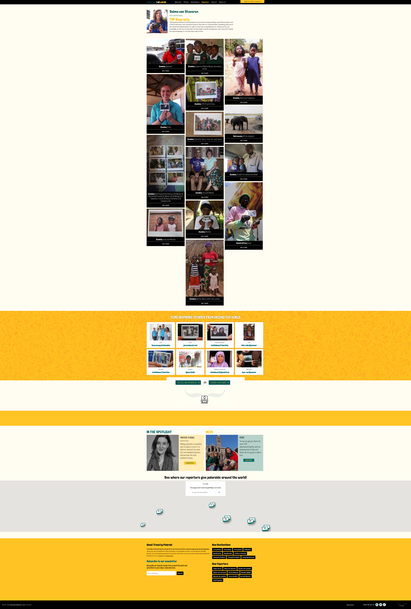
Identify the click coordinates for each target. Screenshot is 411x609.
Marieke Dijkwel (246, 572)
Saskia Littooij (217, 569)
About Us (222, 2)
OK (219, 492)
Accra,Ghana (217, 550)
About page (169, 556)
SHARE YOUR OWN (218, 382)
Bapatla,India (217, 553)
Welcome (178, 2)
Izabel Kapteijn (217, 580)
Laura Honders (233, 576)
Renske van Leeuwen (244, 569)
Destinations (195, 2)
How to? (214, 2)
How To (161, 556)
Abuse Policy (350, 604)
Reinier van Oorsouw (219, 572)
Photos (186, 2)
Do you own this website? (200, 492)
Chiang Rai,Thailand (219, 557)
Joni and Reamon (245, 576)
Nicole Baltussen (234, 572)
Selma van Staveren (230, 569)
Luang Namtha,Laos (248, 557)
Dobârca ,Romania (240, 553)
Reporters (205, 2)
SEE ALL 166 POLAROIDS (187, 382)
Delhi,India (247, 550)
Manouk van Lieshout (219, 576)
